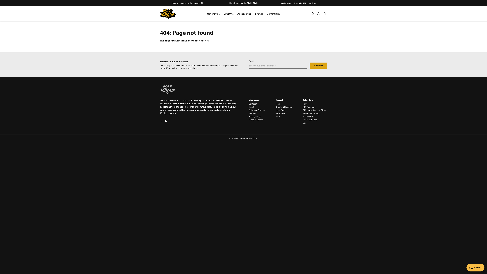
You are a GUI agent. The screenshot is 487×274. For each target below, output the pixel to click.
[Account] (318, 13)
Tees (278, 104)
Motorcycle (213, 13)
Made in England (310, 119)
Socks (278, 116)
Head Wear (280, 110)
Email (251, 61)
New (305, 104)
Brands (259, 13)
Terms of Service (256, 119)
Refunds (252, 113)
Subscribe (318, 65)
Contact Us (254, 104)
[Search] (312, 13)
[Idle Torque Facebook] (166, 121)
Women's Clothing (311, 113)
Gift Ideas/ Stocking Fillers (314, 110)
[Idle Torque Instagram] (161, 121)
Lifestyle (229, 13)
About (251, 107)
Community (273, 13)
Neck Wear (280, 113)
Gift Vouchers (309, 107)
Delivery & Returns (257, 110)
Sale (304, 123)
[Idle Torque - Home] (168, 14)
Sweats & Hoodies (284, 107)
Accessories (244, 13)
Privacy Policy (254, 116)
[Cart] (324, 13)
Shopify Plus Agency (241, 138)
